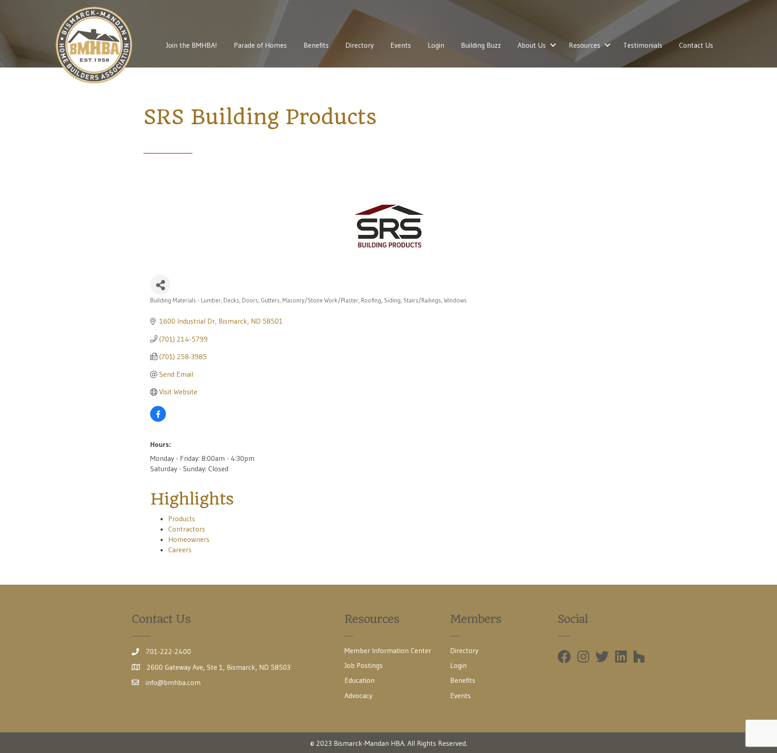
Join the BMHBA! (191, 45)
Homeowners (189, 539)
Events (400, 45)
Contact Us (696, 45)
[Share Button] (160, 285)
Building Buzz (481, 45)
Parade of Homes (260, 45)
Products (181, 518)
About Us (532, 45)
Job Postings (363, 665)
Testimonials (642, 45)
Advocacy (358, 695)
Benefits (316, 45)
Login (436, 45)
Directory (359, 45)
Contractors (186, 528)
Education (359, 680)
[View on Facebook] (158, 419)
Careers (180, 549)
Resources (584, 45)
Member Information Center (387, 650)
